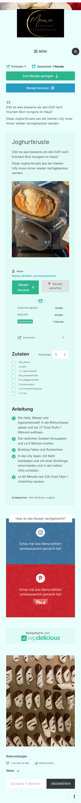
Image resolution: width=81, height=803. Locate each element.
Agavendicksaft (27, 371)
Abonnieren (60, 784)
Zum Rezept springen (38, 76)
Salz (22, 393)
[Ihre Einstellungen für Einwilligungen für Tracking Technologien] (74, 796)
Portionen (45, 354)
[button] (40, 51)
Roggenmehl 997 (28, 380)
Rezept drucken (38, 88)
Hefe (22, 367)
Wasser (24, 362)
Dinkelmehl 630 (28, 375)
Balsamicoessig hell (30, 388)
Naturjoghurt (26, 384)
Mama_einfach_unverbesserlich (34, 275)
